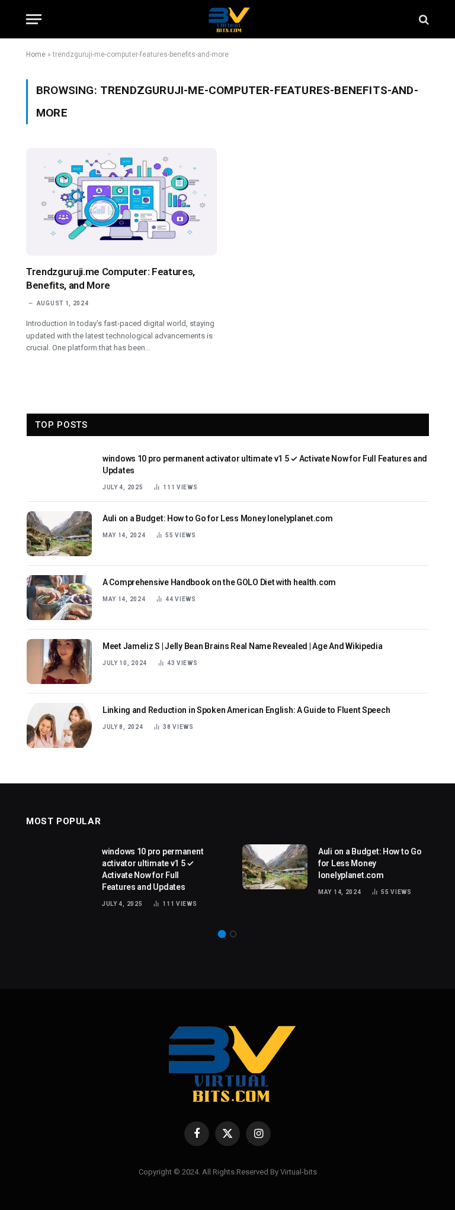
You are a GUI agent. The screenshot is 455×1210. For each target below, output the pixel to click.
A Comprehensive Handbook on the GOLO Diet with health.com (219, 582)
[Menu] (33, 19)
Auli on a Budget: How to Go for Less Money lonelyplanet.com (217, 518)
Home (36, 54)
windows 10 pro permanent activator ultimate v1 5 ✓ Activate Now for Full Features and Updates (264, 464)
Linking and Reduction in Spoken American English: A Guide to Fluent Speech (246, 710)
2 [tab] (233, 934)
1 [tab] (222, 934)
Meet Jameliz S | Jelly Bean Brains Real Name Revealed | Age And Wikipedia (242, 646)
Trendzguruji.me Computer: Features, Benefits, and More (110, 278)
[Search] (422, 19)
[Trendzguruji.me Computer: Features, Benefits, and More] (121, 201)
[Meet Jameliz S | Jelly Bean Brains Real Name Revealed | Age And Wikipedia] (59, 661)
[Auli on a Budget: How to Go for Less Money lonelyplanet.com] (59, 533)
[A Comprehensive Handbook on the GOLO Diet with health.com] (59, 597)
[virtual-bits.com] (227, 19)
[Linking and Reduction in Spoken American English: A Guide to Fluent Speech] (59, 725)
